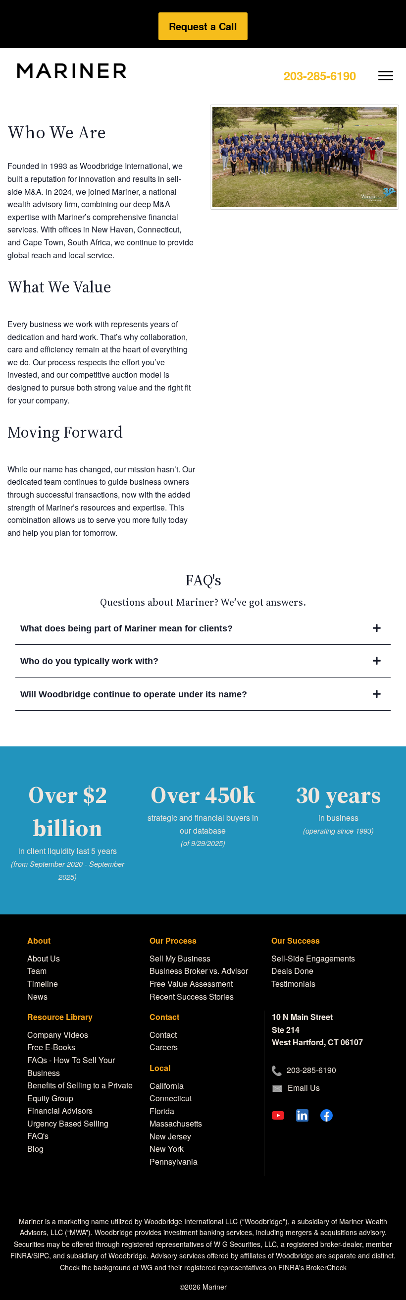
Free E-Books (51, 1047)
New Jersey (170, 1136)
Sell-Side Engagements (313, 958)
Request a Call (203, 26)
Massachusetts (176, 1123)
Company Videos (57, 1034)
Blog (35, 1148)
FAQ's (38, 1135)
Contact (163, 1034)
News (37, 996)
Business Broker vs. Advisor (199, 970)
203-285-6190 (320, 75)
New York (167, 1148)
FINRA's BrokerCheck (312, 1267)
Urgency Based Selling (67, 1123)
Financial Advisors (60, 1110)
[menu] (386, 68)
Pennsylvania (174, 1161)
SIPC (41, 1255)
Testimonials (293, 983)
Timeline (42, 983)
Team (37, 970)
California (167, 1085)
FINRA (20, 1255)
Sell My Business (180, 958)
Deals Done (292, 970)
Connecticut (171, 1098)
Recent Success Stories (192, 996)
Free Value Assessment (191, 983)
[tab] (203, 629)
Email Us (304, 1087)
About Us (43, 958)
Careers (164, 1047)
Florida (162, 1111)
